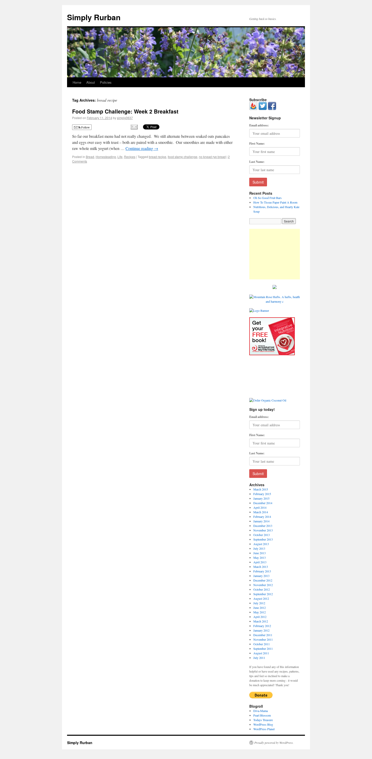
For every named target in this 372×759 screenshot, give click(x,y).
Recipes (129, 156)
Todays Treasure (263, 720)
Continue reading (142, 148)
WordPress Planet (264, 729)
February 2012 (262, 626)
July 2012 (259, 603)
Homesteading (106, 156)
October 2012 (261, 589)
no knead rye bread (212, 156)
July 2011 (259, 658)
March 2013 (260, 567)
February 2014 (262, 517)
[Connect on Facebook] (272, 109)
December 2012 (262, 580)
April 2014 (259, 507)
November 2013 (263, 530)
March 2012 (260, 621)
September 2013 (263, 539)
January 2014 (261, 521)
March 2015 (260, 489)
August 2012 (261, 598)
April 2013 (259, 562)
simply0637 (125, 118)
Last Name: (256, 162)
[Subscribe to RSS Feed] (253, 109)
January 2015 (261, 498)
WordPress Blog (263, 724)
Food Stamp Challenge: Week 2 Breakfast (125, 111)
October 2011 (261, 644)
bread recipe (157, 156)
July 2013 (259, 548)
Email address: (259, 125)
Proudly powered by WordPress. (274, 743)
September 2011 (263, 648)
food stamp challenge (182, 156)
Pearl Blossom (262, 715)
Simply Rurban (93, 17)
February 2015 (262, 494)
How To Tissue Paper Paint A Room (275, 202)
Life (119, 156)
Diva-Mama (260, 711)
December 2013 (262, 526)
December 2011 (262, 635)
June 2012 (259, 608)
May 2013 (259, 557)
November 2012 (263, 585)
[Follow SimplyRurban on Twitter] (263, 109)
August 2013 (261, 544)
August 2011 (261, 653)
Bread (90, 156)
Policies (106, 82)
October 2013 (261, 535)
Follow (85, 127)
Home (77, 82)
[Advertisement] (274, 254)
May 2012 (259, 612)
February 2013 (262, 571)
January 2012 (261, 630)
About (90, 82)
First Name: (257, 143)
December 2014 (262, 503)
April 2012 (259, 617)
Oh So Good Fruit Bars (267, 198)
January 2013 (261, 576)
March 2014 (260, 512)
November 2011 (263, 639)
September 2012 (263, 594)
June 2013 (259, 553)
